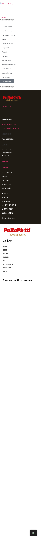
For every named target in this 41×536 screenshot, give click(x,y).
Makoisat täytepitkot (9, 64)
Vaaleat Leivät (6, 69)
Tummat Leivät (7, 60)
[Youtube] (17, 112)
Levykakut (5, 48)
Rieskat (4, 52)
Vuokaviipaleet (7, 73)
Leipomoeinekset (7, 43)
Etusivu (3, 17)
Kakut (4, 39)
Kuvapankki (6, 257)
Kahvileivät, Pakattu (8, 35)
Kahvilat (5, 162)
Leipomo (5, 168)
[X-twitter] (24, 287)
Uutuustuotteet (7, 27)
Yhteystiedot (7, 268)
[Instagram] (4, 112)
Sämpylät (5, 56)
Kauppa (5, 272)
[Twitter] (23, 112)
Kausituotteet (6, 77)
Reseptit (5, 261)
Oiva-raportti (6, 106)
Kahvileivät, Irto (7, 31)
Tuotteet (6, 254)
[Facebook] (11, 112)
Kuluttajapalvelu (8, 264)
